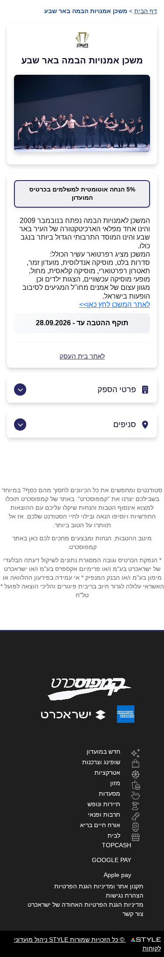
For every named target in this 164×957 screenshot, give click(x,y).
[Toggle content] (20, 389)
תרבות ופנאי (104, 814)
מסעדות (109, 793)
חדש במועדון (103, 751)
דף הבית (145, 10)
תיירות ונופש (103, 803)
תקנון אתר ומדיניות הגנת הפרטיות (98, 886)
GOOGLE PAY (111, 859)
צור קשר (132, 913)
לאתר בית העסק (82, 356)
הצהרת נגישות (124, 895)
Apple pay (117, 874)
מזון (115, 783)
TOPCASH (116, 845)
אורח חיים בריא (100, 824)
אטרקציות (107, 772)
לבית (114, 835)
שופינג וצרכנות (101, 762)
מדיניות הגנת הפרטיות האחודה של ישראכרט (85, 904)
